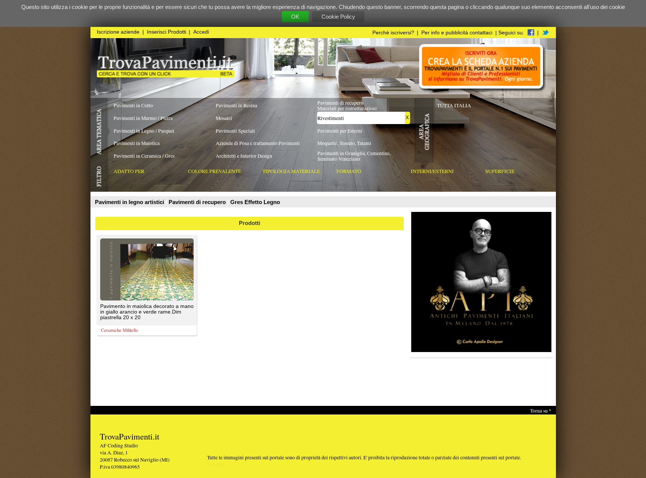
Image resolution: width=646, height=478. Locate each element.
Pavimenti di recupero (198, 202)
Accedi (201, 32)
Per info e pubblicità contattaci (456, 33)
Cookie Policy (338, 16)
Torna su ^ (540, 410)
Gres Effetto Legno (255, 202)
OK (295, 16)
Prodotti (249, 223)
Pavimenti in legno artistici (130, 202)
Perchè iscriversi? (393, 33)
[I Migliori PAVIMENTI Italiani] (165, 75)
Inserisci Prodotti (166, 32)
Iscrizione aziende (118, 32)
